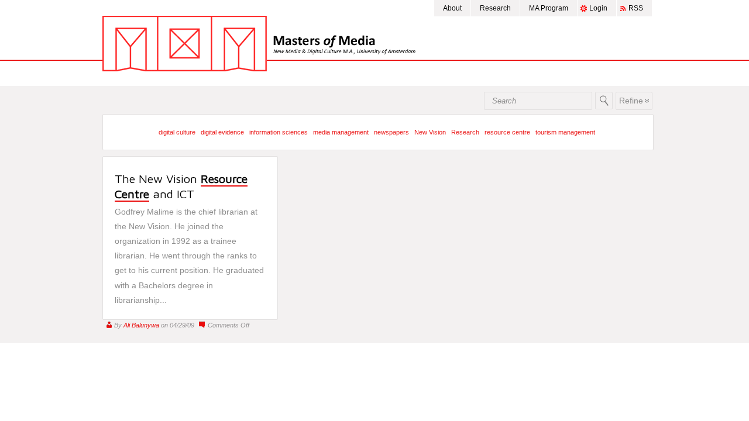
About (452, 8)
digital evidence (222, 132)
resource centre (507, 132)
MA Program (548, 8)
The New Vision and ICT (181, 186)
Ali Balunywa (141, 325)
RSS (635, 8)
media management (341, 132)
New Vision (430, 132)
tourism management (565, 132)
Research (495, 8)
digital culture (177, 132)
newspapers (391, 132)
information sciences (278, 132)
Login (598, 8)
